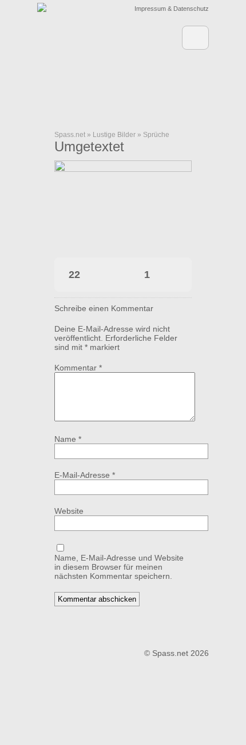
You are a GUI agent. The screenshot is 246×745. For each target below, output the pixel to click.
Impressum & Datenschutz (171, 8)
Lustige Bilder (114, 135)
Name (67, 439)
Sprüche (156, 135)
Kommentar (78, 367)
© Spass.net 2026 (176, 653)
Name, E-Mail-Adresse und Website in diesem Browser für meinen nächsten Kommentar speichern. (119, 567)
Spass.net (69, 135)
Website (69, 511)
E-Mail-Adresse (84, 475)
